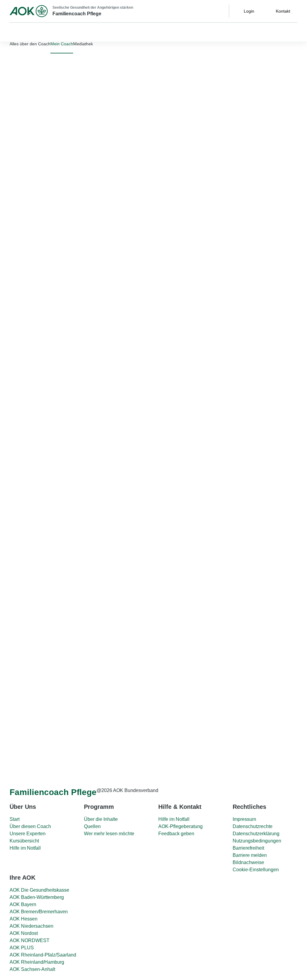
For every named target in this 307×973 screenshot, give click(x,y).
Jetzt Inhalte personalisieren (46, 380)
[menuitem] (61, 43)
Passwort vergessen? (23, 113)
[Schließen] (7, 141)
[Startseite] (29, 11)
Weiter (147, 728)
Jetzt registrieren (82, 125)
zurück (140, 333)
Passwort (11, 97)
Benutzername (17, 81)
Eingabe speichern (161, 740)
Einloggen (64, 116)
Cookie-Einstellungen (256, 869)
